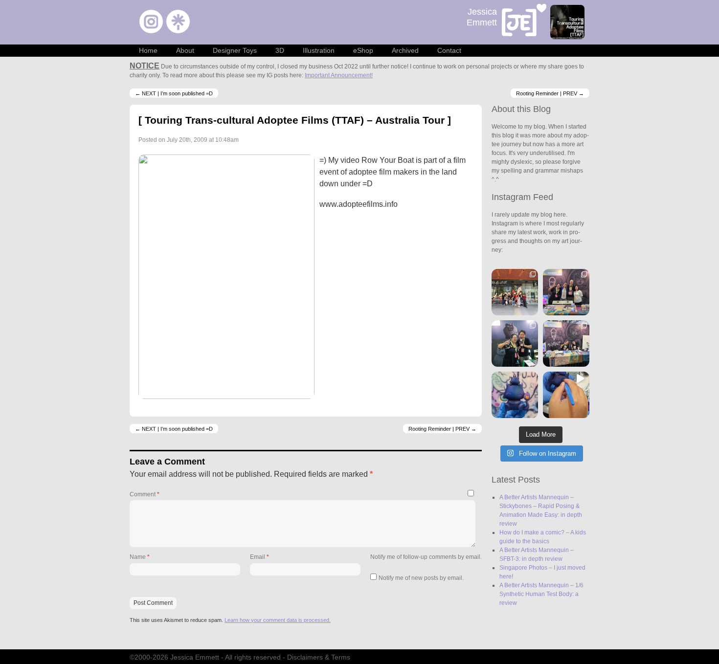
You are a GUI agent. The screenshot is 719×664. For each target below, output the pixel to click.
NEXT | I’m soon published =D (174, 93)
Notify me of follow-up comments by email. (426, 556)
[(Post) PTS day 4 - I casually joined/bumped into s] (515, 292)
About (185, 50)
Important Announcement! (339, 75)
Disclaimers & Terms (318, 657)
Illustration (319, 50)
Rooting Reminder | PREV (550, 93)
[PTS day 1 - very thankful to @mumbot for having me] (566, 343)
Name (140, 556)
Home (148, 50)
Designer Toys (235, 50)
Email (259, 556)
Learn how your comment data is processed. (278, 620)
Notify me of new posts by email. (421, 578)
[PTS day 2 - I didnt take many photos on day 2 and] (515, 343)
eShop (363, 50)
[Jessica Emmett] (524, 21)
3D (279, 50)
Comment (144, 494)
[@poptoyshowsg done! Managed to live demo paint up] (515, 395)
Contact (449, 50)
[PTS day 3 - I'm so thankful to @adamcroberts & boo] (566, 292)
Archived (405, 50)
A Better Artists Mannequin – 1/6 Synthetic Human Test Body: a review (541, 594)
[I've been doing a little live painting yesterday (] (566, 395)
